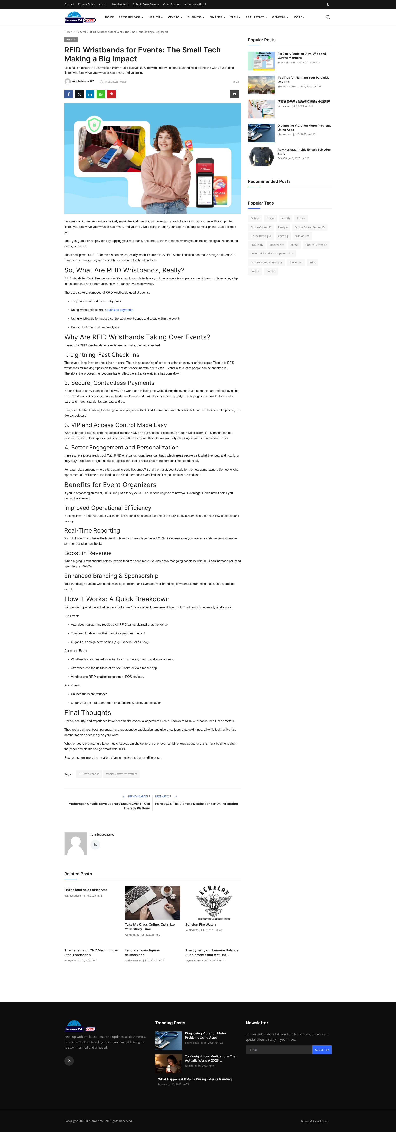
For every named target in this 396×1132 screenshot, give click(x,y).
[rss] (69, 1061)
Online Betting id (261, 236)
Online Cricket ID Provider (266, 262)
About (103, 4)
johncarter (284, 106)
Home (109, 17)
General (81, 32)
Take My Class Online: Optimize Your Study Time (150, 926)
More (297, 17)
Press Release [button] (129, 17)
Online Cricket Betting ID (310, 227)
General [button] (278, 17)
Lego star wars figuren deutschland (142, 952)
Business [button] (194, 17)
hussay (162, 1084)
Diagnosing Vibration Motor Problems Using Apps (304, 127)
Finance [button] (216, 17)
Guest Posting (171, 4)
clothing (283, 236)
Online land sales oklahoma (85, 890)
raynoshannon (194, 960)
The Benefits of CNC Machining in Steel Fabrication (91, 952)
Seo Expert (296, 262)
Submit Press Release (146, 4)
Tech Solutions (286, 62)
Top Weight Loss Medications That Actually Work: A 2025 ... (211, 1058)
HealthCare (277, 245)
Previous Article (139, 796)
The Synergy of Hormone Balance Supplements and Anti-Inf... (211, 952)
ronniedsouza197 (102, 834)
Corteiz (255, 271)
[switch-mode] (328, 4)
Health (286, 218)
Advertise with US (195, 4)
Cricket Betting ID (316, 245)
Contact (69, 4)
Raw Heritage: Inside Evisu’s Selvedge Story (304, 151)
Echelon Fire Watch (200, 924)
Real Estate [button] (255, 17)
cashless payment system (121, 774)
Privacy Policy (86, 4)
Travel (270, 218)
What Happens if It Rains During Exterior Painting (195, 1079)
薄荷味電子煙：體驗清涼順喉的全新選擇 (304, 101)
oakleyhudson (72, 895)
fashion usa (302, 236)
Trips (313, 262)
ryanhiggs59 (132, 934)
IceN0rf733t (192, 930)
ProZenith (257, 245)
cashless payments (120, 310)
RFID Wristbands (89, 774)
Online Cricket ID (261, 227)
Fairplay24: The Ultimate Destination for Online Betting (196, 804)
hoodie (270, 271)
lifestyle (283, 227)
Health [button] (154, 17)
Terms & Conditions (315, 1121)
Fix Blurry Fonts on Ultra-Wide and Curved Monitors (302, 55)
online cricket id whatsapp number (272, 253)
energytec (70, 960)
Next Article (163, 796)
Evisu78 (282, 158)
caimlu (189, 1065)
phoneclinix (285, 134)
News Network (120, 4)
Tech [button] (234, 17)
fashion (255, 218)
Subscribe (322, 1050)
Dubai (294, 245)
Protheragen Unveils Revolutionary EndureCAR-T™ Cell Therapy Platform (109, 806)
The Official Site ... (288, 86)
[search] (328, 17)
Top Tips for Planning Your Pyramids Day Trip (303, 79)
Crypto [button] (173, 17)
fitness (301, 218)
